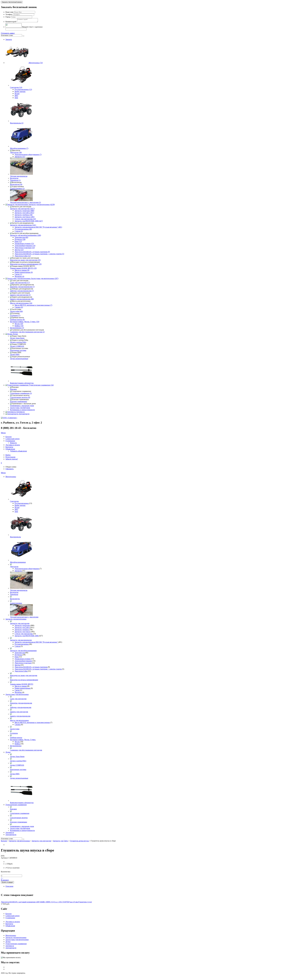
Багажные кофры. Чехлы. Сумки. (23, 740)
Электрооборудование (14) (25, 246)
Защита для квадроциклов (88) (22, 299)
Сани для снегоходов (18, 699)
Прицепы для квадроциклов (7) (22, 287)
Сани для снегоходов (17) (20, 283)
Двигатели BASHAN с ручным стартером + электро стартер (38, 669)
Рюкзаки (13, 389)
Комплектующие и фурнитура (22, 383)
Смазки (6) (19, 307)
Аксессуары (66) (16, 311)
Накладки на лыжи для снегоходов (23, 675)
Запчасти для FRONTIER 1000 (27, 636)
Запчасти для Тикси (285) (24, 217)
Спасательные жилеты (19, 818)
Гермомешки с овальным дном (22, 406)
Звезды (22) (19, 250)
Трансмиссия (20, 653)
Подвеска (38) (20, 239)
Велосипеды (15, 599)
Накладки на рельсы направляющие (24, 680)
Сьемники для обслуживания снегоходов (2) (27, 332)
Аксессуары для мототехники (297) (44, 278)
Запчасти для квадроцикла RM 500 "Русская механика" (36, 642)
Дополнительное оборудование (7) (28, 154)
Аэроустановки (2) (17, 188)
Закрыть (8, 39)
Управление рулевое (23, 659)
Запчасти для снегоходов (19, 623)
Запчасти (18, 571)
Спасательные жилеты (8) (20, 397)
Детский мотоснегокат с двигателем (24, 617)
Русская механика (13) (23, 89)
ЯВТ (16, 96)
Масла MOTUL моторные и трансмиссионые (32, 722)
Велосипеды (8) (16, 184)
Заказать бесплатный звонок (12, 2)
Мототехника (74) (36, 63)
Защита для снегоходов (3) (20, 295)
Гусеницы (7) (15, 315)
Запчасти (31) (20, 157)
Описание (9, 886)
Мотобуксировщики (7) (19, 148)
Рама (17, 657)
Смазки (18, 724)
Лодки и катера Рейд (18, 342)
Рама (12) (18, 241)
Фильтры (18, 692)
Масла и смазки (21, 686)
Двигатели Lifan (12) (23, 256)
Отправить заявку (8, 33)
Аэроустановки (16, 603)
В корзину (5, 880)
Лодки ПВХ (15, 354)
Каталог (4, 841)
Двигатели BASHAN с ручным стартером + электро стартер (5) (39, 254)
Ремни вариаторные (23, 688)
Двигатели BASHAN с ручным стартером (31, 667)
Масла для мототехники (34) (21, 303)
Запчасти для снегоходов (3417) (22, 209)
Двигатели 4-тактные (23, 663)
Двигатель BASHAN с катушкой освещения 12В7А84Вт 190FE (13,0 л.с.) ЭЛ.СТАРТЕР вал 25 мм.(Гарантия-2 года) (46, 902)
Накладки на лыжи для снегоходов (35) (25, 260)
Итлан (17, 94)
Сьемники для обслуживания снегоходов (26, 750)
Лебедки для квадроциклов (20, 707)
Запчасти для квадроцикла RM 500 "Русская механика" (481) (38, 227)
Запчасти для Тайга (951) (24, 213)
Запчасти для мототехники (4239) (42, 204)
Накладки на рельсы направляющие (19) (26, 264)
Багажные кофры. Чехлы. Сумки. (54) (24, 322)
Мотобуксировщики (18, 562)
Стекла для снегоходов (24, 634)
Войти (7, 455)
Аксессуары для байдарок (20, 408)
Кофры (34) (19, 326)
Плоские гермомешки (18, 401)
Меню (3, 433)
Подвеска (18, 655)
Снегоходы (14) (16, 87)
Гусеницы (14, 733)
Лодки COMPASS (17, 346)
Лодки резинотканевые (19, 359)
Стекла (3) (19, 231)
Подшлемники (15, 746)
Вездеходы (14, 178)
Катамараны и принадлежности (22, 410)
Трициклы (14, 594)
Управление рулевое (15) (24, 243)
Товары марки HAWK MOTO (21, 684)
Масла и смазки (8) (22, 270)
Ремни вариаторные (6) (24, 272)
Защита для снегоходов (19, 712)
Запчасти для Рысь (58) (24, 215)
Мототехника (10, 477)
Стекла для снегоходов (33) (25, 219)
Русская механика (22, 503)
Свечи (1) (18, 274)
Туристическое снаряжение (16, 805)
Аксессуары (14, 729)
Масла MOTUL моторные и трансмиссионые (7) (33, 305)
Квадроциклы (15, 537)
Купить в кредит (7, 882)
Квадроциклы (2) (16, 123)
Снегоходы (14, 501)
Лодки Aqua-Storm (17, 338)
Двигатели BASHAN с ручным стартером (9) (32, 252)
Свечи (17, 690)
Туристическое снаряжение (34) (41, 385)
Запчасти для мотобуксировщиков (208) (25, 235)
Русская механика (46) (23, 229)
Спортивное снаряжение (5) (21, 393)
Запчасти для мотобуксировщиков (23, 651)
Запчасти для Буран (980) (24, 211)
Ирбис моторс (20, 91)
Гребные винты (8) (17, 320)
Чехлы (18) (19, 324)
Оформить (9, 469)
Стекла (18, 646)
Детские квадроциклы (18, 176)
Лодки (15, 334)
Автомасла (20, 412)
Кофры (17, 744)
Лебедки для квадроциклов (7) (22, 291)
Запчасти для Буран (22, 625)
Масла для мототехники (19, 720)
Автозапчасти (24, 414)
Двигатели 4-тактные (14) (25, 248)
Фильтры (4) (19, 276)
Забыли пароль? (11, 459)
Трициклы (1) (15, 180)
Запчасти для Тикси (23, 632)
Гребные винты (16, 737)
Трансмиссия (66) (21, 237)
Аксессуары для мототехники (17, 694)
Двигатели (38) (16, 152)
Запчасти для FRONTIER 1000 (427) (29, 221)
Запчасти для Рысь (22, 630)
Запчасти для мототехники (15, 619)
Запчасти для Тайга (22, 627)
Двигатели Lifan (21, 671)
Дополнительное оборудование (27, 569)
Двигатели (14, 567)
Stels (16, 98)
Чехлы (17, 742)
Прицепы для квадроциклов (21, 703)
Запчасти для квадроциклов (21, 640)
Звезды (18, 665)
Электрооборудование (23, 661)
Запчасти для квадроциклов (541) (23, 225)
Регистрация (10, 457)
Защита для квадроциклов (20, 716)
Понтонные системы (18, 350)
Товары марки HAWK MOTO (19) (23, 268)
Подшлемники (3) (17, 328)
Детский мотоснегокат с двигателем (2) (25, 202)
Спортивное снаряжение (19, 813)
